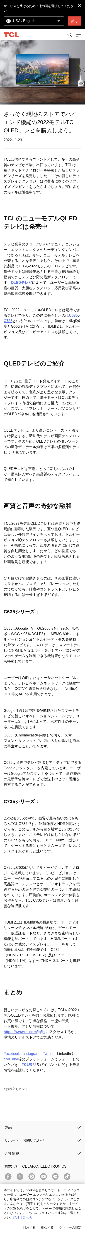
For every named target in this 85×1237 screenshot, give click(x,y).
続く (74, 21)
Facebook (12, 1054)
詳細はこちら (22, 1217)
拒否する (47, 1227)
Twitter (48, 1054)
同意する (29, 1227)
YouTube (11, 1059)
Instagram (31, 1054)
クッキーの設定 (70, 1227)
